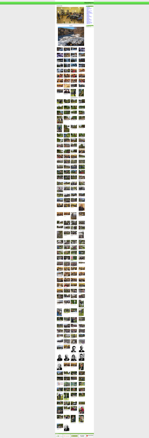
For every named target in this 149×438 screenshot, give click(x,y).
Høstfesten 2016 (88, 18)
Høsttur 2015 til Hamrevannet (89, 22)
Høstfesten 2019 (88, 7)
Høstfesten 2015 (88, 21)
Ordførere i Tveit (88, 23)
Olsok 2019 (88, 9)
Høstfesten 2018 (88, 11)
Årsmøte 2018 (88, 14)
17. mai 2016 (88, 20)
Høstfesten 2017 (88, 15)
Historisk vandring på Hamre (89, 10)
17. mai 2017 (88, 17)
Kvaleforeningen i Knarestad (89, 12)
